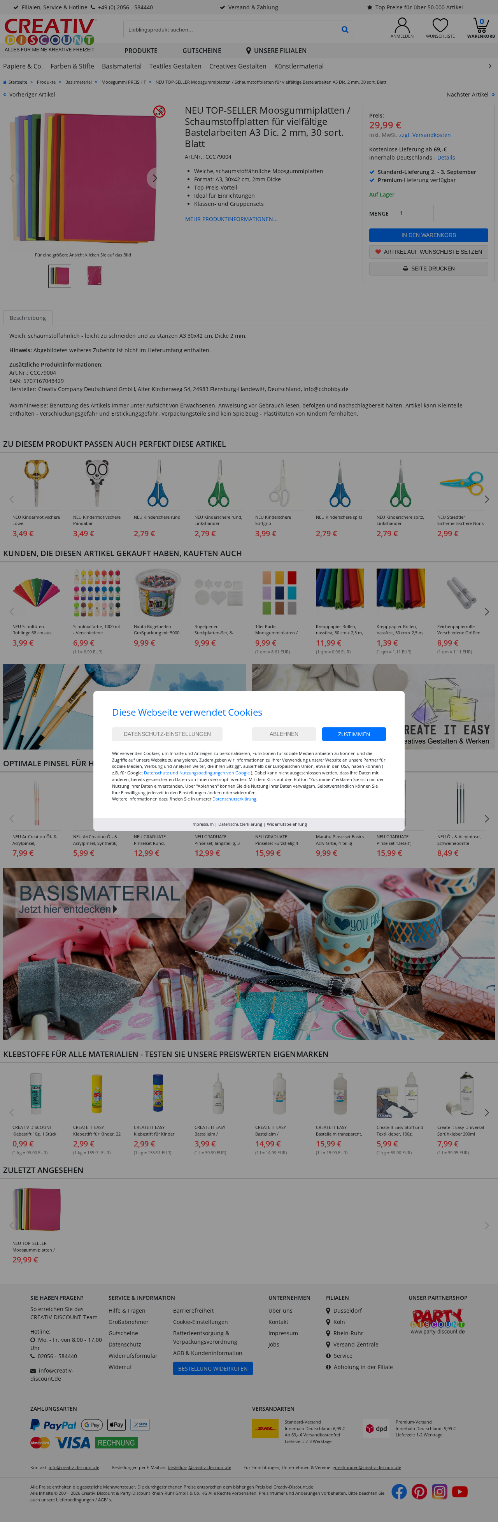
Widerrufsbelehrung (287, 824)
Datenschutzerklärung (240, 824)
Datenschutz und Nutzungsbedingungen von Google (197, 773)
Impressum (202, 824)
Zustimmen (354, 734)
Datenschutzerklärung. (235, 799)
